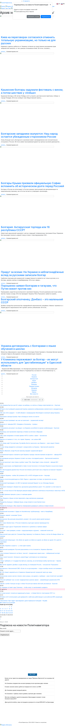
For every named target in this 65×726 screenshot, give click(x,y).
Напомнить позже (33, 16)
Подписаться (46, 16)
